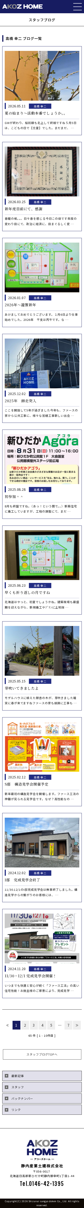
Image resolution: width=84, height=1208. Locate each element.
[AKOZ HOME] (22, 6)
